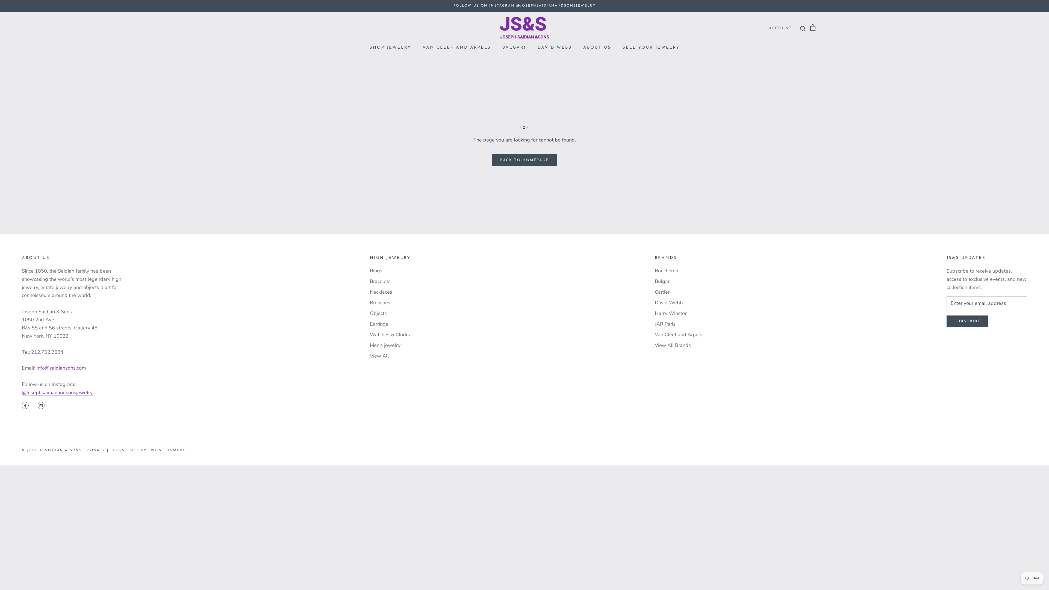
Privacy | (98, 450)
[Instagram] (41, 406)
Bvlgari (514, 48)
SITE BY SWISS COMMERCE (159, 450)
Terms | (119, 450)
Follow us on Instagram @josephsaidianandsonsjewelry (524, 5)
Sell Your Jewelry (651, 48)
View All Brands (673, 345)
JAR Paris (665, 324)
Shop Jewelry (390, 48)
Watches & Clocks (390, 334)
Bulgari (663, 281)
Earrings (379, 324)
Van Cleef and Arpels (457, 48)
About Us (597, 48)
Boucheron (666, 270)
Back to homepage (524, 160)
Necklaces (381, 292)
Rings (376, 270)
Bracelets (380, 281)
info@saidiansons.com (61, 368)
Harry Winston (671, 313)
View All (379, 356)
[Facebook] (25, 406)
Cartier (662, 292)
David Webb (555, 48)
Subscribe (967, 321)
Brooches (380, 302)
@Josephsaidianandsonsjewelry (57, 392)
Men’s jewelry (385, 345)
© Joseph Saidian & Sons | (54, 450)
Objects (378, 313)
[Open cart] (812, 28)
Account (780, 28)
